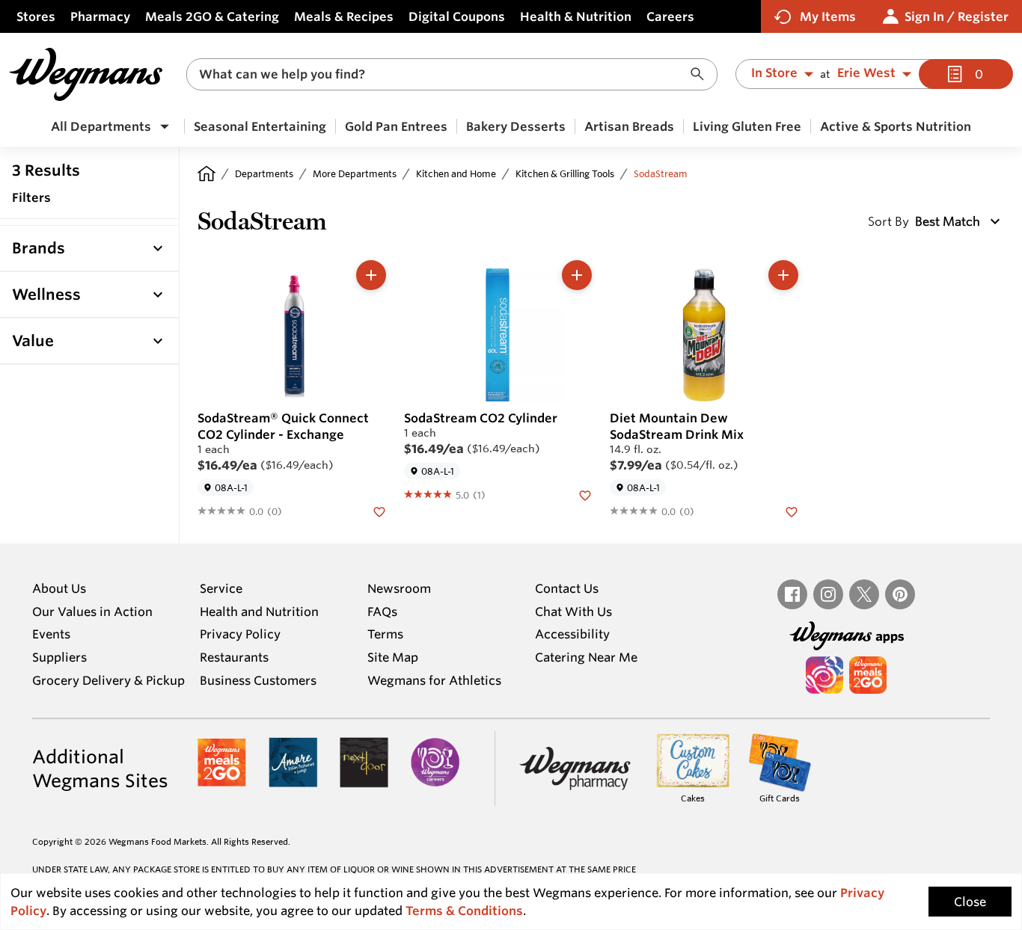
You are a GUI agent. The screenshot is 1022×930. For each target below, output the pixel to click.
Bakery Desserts (516, 126)
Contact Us (567, 588)
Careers (670, 16)
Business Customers (258, 680)
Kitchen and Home (456, 173)
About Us (59, 588)
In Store (774, 73)
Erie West (866, 73)
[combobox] (451, 74)
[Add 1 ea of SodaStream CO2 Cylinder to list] (577, 275)
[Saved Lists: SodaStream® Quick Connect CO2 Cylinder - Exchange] (379, 511)
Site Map (392, 657)
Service (221, 588)
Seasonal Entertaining (260, 126)
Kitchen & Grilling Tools (564, 173)
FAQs (382, 611)
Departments (264, 173)
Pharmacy (100, 16)
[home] (206, 173)
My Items (828, 16)
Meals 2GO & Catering (212, 16)
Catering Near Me (586, 657)
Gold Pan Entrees (396, 126)
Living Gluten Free (747, 126)
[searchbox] (442, 74)
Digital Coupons (457, 16)
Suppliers (59, 657)
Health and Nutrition (259, 611)
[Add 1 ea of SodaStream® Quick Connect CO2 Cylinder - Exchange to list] (371, 275)
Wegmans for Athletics (434, 680)
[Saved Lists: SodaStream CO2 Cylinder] (585, 494)
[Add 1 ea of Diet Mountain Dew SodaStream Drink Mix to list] (783, 275)
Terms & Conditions (464, 910)
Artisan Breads (629, 126)
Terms (385, 633)
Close (970, 901)
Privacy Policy (240, 633)
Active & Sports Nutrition (895, 126)
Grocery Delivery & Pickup (108, 680)
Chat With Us (573, 611)
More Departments (355, 173)
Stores (35, 16)
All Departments (101, 126)
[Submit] (701, 74)
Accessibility (572, 633)
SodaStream (661, 173)
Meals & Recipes (344, 16)
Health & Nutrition (575, 16)
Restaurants (234, 657)
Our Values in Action (92, 611)
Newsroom (399, 588)
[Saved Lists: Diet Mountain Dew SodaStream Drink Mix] (791, 511)
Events (51, 633)
